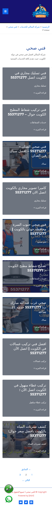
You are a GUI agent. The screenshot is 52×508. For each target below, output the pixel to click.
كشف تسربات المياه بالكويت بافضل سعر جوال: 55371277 (27, 431)
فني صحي (41, 242)
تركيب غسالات (39, 361)
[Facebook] (31, 502)
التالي (26, 480)
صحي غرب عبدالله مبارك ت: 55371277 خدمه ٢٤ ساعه (28, 307)
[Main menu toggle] (5, 11)
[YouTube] (21, 502)
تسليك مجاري (40, 85)
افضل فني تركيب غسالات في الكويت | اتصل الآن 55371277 (28, 348)
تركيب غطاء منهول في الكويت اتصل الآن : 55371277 (30, 389)
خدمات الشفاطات (38, 122)
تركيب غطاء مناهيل (37, 402)
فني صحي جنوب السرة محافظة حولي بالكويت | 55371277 (29, 229)
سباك (43, 163)
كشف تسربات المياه (37, 444)
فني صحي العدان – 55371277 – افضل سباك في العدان (28, 151)
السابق (26, 469)
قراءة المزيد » (40, 93)
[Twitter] (26, 502)
